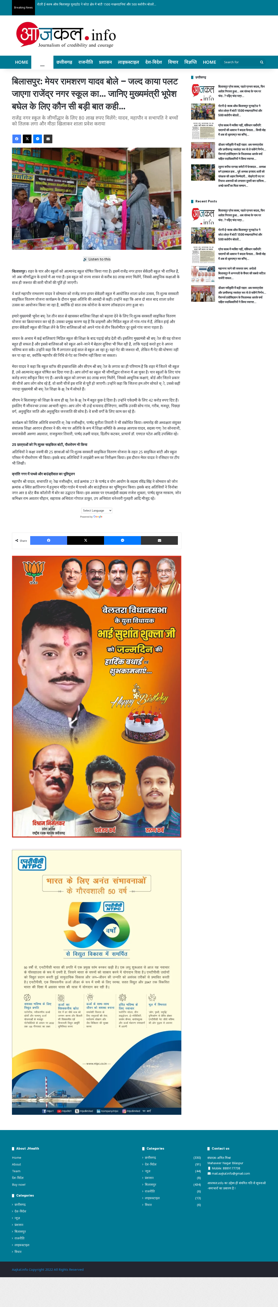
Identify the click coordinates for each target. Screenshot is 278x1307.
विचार (173, 62)
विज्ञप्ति (190, 62)
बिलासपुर (42, 62)
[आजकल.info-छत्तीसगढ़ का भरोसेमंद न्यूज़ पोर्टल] (66, 36)
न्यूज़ (17, 1218)
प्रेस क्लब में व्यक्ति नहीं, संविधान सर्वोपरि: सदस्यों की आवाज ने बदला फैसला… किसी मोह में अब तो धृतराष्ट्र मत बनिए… (104, 4)
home (209, 62)
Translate (108, 516)
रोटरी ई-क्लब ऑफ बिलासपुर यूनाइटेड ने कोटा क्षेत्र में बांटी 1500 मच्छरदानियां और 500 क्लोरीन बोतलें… (240, 110)
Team (16, 1171)
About (16, 1164)
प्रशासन (105, 62)
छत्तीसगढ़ (64, 62)
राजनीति (85, 62)
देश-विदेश (153, 62)
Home (21, 62)
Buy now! (18, 1184)
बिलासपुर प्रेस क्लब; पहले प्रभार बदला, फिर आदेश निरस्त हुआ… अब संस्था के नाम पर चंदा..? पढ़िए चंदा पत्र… (241, 91)
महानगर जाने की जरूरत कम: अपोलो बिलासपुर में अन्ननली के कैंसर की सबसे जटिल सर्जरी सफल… (241, 273)
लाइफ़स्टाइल (128, 62)
